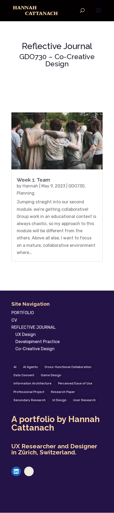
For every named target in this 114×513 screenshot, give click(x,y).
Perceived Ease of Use (75, 383)
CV (14, 320)
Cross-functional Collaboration (68, 367)
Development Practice (37, 341)
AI (15, 367)
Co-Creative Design (35, 348)
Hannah (30, 185)
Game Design (51, 375)
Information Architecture (32, 383)
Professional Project (29, 392)
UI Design (59, 400)
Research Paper (63, 392)
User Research (84, 400)
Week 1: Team (33, 180)
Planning (25, 193)
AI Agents (30, 367)
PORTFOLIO (22, 312)
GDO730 (76, 185)
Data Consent (24, 375)
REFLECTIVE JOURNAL (33, 327)
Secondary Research (30, 400)
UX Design (25, 334)
